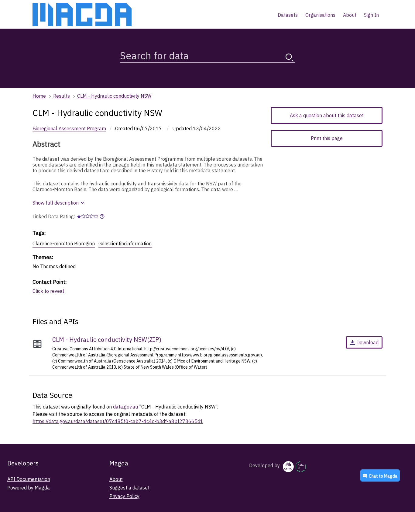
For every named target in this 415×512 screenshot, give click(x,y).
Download (367, 342)
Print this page (327, 138)
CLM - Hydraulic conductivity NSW (114, 96)
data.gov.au (125, 407)
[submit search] (289, 57)
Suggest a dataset (129, 488)
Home (39, 96)
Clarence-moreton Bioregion (64, 243)
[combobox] (207, 54)
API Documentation (28, 479)
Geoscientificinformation (125, 243)
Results (61, 96)
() (106, 339)
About (116, 479)
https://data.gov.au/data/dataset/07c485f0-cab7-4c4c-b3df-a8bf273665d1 (118, 421)
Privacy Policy (124, 496)
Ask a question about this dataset (327, 115)
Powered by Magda (28, 488)
